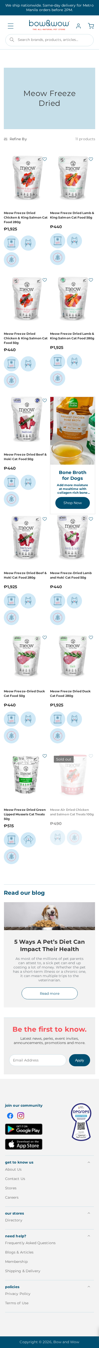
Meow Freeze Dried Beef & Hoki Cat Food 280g (25, 575)
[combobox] (49, 40)
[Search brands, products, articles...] (12, 39)
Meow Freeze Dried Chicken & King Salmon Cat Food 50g (26, 338)
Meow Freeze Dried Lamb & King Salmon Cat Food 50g (72, 215)
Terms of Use (16, 1303)
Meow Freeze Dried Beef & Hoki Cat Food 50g (25, 457)
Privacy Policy (17, 1293)
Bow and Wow (66, 1342)
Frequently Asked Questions (30, 1243)
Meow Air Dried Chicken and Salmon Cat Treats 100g (72, 812)
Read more (49, 993)
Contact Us (15, 1178)
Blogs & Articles (19, 1252)
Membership (16, 1261)
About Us (13, 1169)
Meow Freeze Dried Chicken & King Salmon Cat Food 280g (26, 217)
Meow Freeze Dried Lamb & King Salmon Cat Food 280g (72, 336)
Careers (12, 1197)
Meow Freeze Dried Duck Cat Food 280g (70, 693)
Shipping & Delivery (22, 1271)
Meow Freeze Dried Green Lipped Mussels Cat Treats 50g (25, 814)
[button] (10, 26)
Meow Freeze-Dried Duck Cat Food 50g (24, 693)
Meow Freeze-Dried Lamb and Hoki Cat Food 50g (71, 575)
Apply (79, 1060)
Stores (10, 1188)
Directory (13, 1220)
